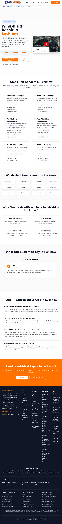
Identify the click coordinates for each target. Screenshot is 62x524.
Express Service (24, 397)
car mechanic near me (14, 510)
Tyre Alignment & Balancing (28, 504)
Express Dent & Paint (46, 506)
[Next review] (58, 271)
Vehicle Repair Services (7, 499)
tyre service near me (34, 510)
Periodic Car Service (35, 395)
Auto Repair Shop (5, 498)
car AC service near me (24, 510)
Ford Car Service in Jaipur (44, 426)
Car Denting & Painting (47, 494)
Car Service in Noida (40, 471)
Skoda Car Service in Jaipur (44, 435)
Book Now (55, 2)
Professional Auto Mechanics (8, 503)
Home (12, 2)
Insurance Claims (34, 419)
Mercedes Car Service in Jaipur (45, 454)
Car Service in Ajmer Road (55, 416)
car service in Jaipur (6, 482)
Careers (33, 2)
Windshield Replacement (27, 506)
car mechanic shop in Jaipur (21, 484)
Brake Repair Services (26, 498)
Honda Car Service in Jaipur (45, 406)
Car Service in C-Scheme (55, 403)
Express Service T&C (55, 437)
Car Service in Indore (54, 472)
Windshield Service (35, 415)
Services (19, 2)
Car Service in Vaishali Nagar (56, 406)
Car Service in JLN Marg (55, 409)
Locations (24, 400)
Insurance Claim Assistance (48, 501)
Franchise (24, 415)
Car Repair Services (6, 494)
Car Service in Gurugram (30, 471)
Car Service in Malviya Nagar (56, 396)
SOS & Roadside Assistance (48, 503)
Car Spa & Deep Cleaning (47, 498)
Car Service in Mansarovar (55, 399)
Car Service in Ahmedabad (43, 472)
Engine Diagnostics (26, 499)
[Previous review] (3, 271)
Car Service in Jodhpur (21, 472)
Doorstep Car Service (35, 426)
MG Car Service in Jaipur (46, 445)
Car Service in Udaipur (31, 472)
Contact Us (25, 407)
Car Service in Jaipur (10, 471)
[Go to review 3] (32, 279)
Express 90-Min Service (35, 423)
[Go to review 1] (29, 279)
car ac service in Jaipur (33, 484)
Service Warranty (54, 434)
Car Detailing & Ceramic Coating (49, 496)
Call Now (24, 60)
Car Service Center (6, 501)
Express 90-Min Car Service (7, 506)
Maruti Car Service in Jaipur (45, 396)
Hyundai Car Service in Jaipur (45, 401)
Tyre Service (35, 406)
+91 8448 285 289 (38, 378)
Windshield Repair (19, 6)
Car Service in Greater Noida (9, 472)
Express (26, 2)
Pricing (24, 402)
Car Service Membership (47, 504)
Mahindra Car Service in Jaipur (45, 416)
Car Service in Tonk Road (55, 419)
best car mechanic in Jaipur (7, 484)
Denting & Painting (34, 400)
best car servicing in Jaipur (17, 482)
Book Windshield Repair (9, 59)
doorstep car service (45, 510)
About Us (24, 409)
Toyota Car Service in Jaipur (45, 411)
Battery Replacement (35, 408)
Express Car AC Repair (27, 496)
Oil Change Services (26, 501)
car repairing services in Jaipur (44, 482)
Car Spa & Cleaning (34, 412)
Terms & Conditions (55, 429)
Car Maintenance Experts (7, 496)
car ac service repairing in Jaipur (46, 484)
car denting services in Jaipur (22, 485)
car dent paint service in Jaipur (8, 485)
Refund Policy (55, 431)
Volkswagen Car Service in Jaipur (45, 440)
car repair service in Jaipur (30, 482)
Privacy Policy (55, 426)
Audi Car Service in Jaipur (44, 460)
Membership (25, 405)
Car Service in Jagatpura (55, 413)
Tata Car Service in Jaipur (44, 421)
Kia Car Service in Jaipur (46, 431)
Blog (23, 411)
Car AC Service (36, 398)
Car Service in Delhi (19, 471)
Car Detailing (35, 403)
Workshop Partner (43, 2)
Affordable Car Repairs (6, 504)
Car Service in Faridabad (51, 471)
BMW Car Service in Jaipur (44, 449)
